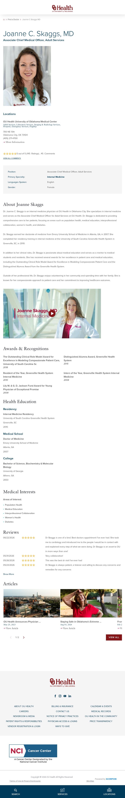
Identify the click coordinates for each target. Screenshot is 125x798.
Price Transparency (101, 721)
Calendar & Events (101, 706)
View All (114, 637)
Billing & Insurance (62, 706)
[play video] (62, 313)
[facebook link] (55, 696)
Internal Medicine (55, 177)
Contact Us (62, 711)
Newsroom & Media (24, 716)
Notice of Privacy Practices (62, 716)
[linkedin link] (69, 696)
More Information (15, 142)
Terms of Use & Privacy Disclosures (25, 781)
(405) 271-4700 (10, 138)
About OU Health (24, 706)
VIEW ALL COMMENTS (12, 158)
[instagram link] (60, 696)
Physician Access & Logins (62, 721)
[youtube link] (64, 696)
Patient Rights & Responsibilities (24, 721)
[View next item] (24, 637)
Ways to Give (62, 726)
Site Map (90, 781)
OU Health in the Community (101, 716)
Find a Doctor (13, 20)
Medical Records (101, 711)
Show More (8, 574)
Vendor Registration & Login (24, 726)
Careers (24, 711)
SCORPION (111, 779)
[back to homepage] (4, 19)
